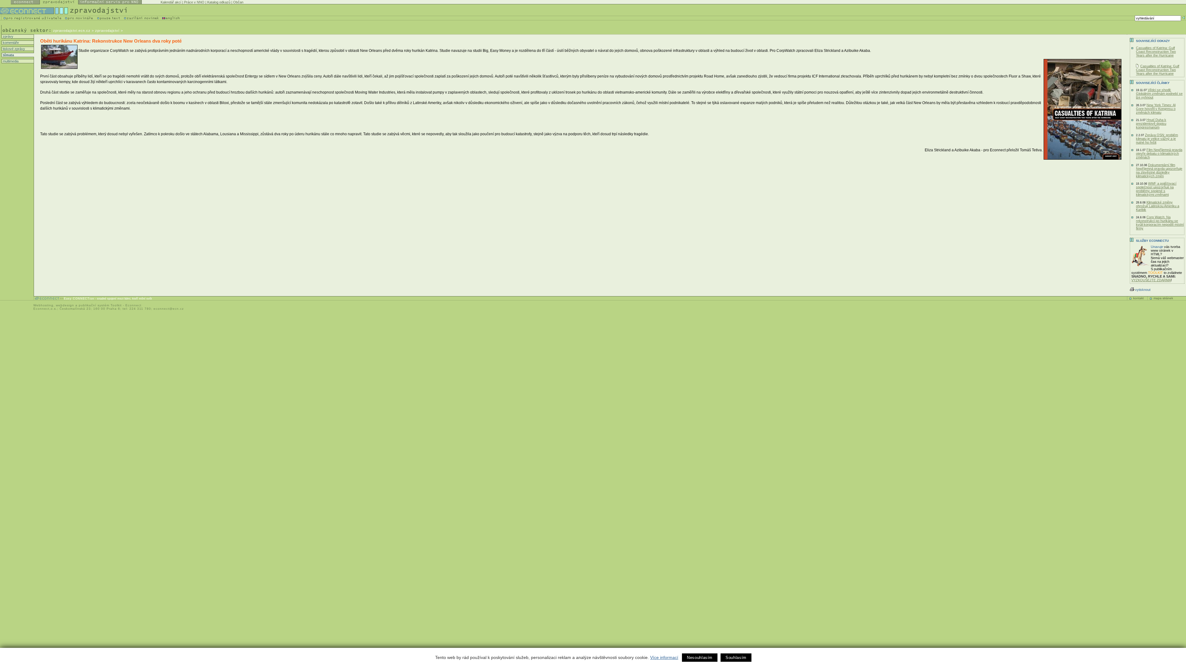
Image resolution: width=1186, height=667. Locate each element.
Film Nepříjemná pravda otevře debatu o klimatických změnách (1159, 153)
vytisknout (1142, 290)
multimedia (10, 61)
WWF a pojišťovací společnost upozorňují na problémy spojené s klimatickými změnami (1156, 189)
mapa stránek (1163, 298)
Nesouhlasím (700, 657)
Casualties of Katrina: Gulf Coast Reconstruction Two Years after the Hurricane (1156, 51)
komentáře (10, 42)
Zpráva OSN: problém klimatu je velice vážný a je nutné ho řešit (1157, 138)
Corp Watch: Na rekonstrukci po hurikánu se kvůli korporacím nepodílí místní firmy (1160, 222)
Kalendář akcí (171, 2)
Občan (238, 2)
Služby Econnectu (1152, 240)
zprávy (7, 36)
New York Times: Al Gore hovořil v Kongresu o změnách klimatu (1155, 108)
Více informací (664, 657)
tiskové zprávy (13, 49)
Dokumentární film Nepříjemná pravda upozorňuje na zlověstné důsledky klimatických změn (1159, 170)
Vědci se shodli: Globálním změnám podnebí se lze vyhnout (1159, 93)
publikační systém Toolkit (100, 305)
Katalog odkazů (218, 2)
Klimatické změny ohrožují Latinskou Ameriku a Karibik (1157, 206)
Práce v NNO (194, 2)
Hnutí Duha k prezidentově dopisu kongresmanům (1151, 123)
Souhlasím (736, 657)
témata (8, 55)
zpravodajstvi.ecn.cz (71, 30)
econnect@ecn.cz (169, 308)
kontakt (1138, 298)
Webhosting (43, 305)
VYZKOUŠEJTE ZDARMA (1151, 280)
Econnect (133, 305)
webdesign (65, 305)
